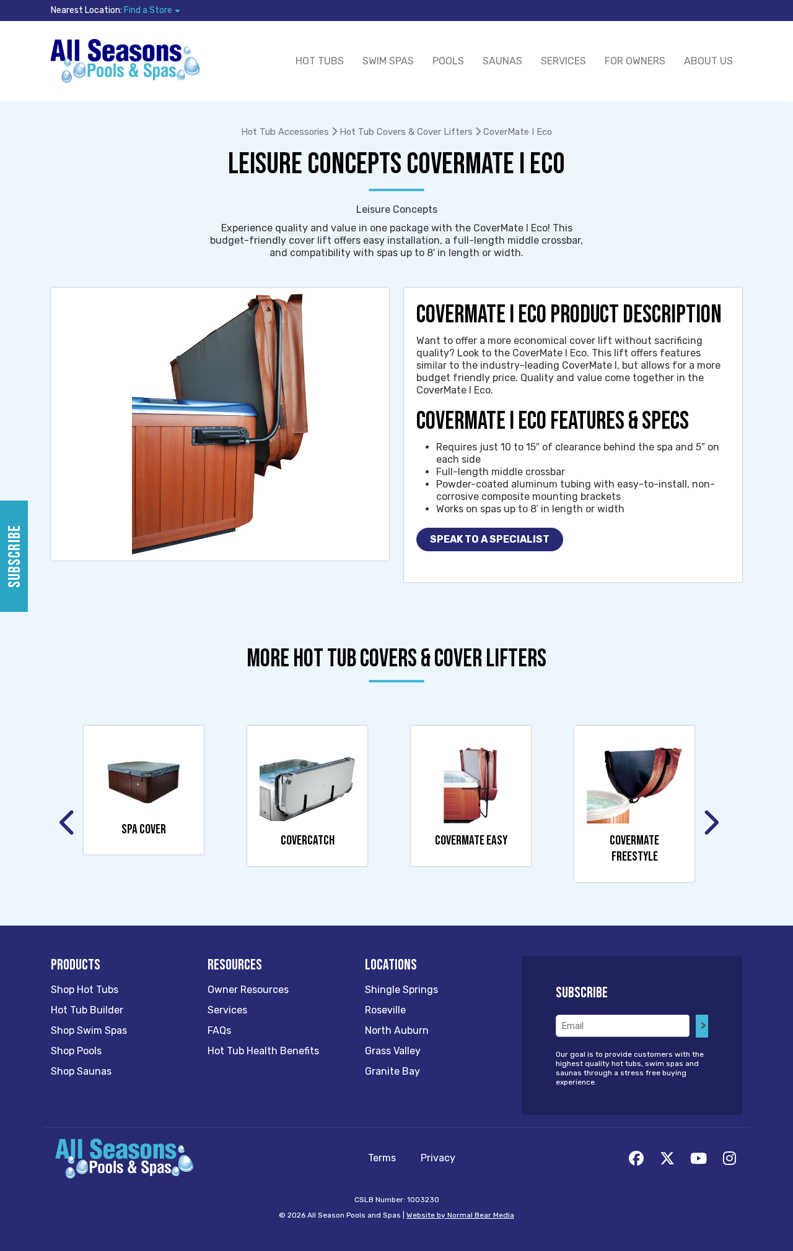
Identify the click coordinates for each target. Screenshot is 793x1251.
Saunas (502, 61)
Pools (448, 61)
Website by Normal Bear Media (460, 1215)
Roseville (385, 1010)
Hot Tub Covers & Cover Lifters (406, 131)
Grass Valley (393, 1051)
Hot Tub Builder (87, 1010)
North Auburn (397, 1030)
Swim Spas (388, 61)
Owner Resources (248, 989)
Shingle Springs (401, 989)
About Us (708, 61)
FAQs (219, 1030)
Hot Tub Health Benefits (263, 1051)
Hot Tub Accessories (285, 131)
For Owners (635, 61)
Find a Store (148, 10)
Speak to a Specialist (490, 539)
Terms (382, 1158)
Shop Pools (76, 1051)
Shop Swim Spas (89, 1030)
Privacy (438, 1158)
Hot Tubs (320, 61)
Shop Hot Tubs (84, 989)
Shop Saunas (81, 1071)
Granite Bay (392, 1071)
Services (563, 61)
